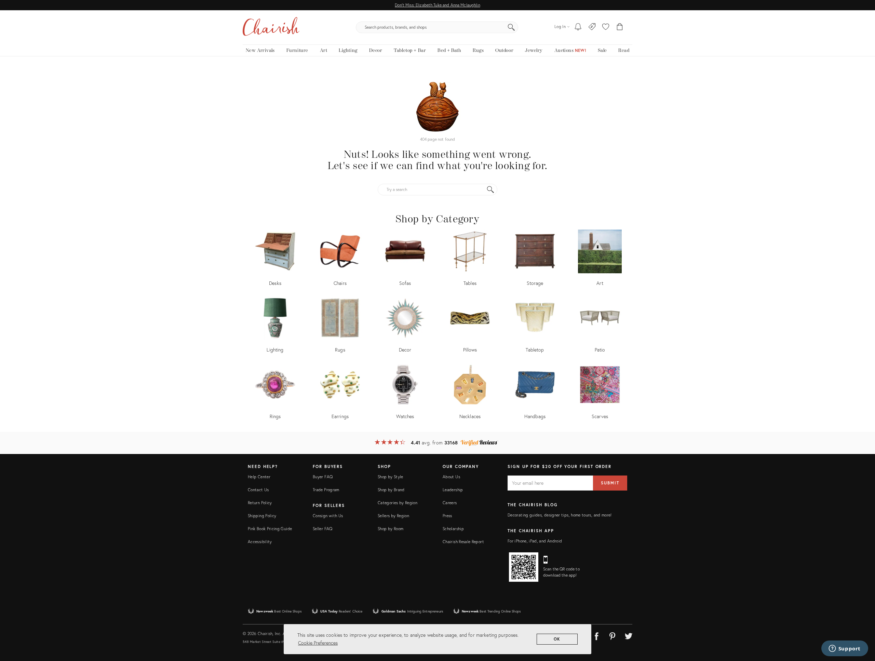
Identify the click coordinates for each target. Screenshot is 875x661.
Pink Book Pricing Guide (270, 528)
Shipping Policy (262, 515)
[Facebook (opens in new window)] (596, 635)
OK (557, 639)
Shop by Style (390, 476)
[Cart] (620, 27)
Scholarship (453, 528)
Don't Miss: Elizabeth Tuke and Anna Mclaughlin (437, 5)
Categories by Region (397, 502)
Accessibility (260, 541)
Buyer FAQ (323, 476)
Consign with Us (328, 515)
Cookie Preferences (318, 642)
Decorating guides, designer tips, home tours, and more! (560, 515)
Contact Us (258, 489)
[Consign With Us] (592, 27)
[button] (605, 27)
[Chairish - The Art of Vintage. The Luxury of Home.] (271, 27)
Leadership (453, 489)
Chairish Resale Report (463, 541)
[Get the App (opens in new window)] (524, 567)
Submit (610, 482)
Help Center (259, 476)
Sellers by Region (393, 515)
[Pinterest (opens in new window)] (612, 635)
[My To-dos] (578, 27)
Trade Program (326, 489)
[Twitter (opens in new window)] (628, 635)
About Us (451, 476)
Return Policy (260, 502)
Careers (450, 502)
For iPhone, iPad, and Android (535, 540)
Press (447, 515)
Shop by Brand (391, 489)
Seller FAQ (323, 528)
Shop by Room (390, 528)
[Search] (511, 27)
